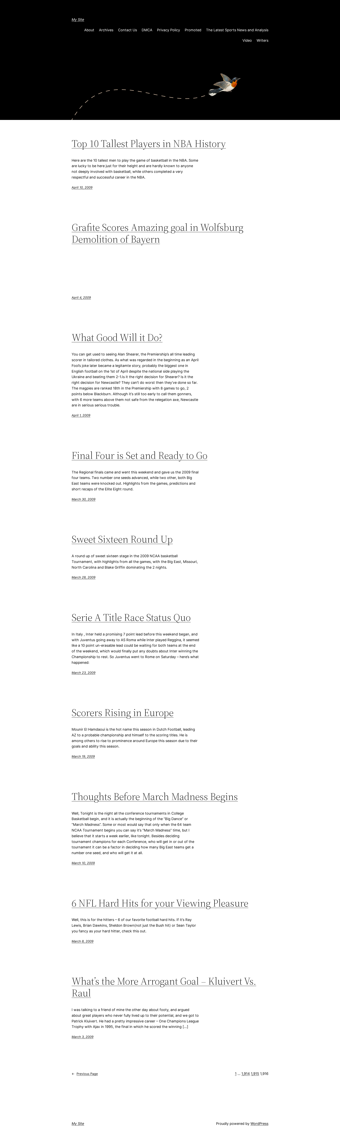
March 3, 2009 (82, 1037)
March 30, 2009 (83, 499)
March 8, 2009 (82, 941)
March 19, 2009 (83, 756)
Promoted (193, 30)
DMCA (147, 30)
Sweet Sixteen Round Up (122, 539)
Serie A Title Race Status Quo (131, 617)
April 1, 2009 (81, 415)
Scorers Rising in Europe (123, 712)
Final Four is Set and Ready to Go (139, 455)
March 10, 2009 (83, 863)
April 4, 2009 (81, 297)
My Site (78, 19)
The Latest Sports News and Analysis (237, 30)
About (89, 30)
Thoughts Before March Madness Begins (155, 796)
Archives (106, 30)
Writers (262, 40)
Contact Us (127, 30)
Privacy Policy (168, 30)
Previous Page (85, 1074)
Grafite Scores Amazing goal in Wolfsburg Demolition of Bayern (157, 233)
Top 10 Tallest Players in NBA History (149, 143)
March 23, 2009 (83, 673)
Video (247, 40)
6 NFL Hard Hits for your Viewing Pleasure (160, 903)
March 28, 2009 (83, 577)
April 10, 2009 (82, 187)
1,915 (255, 1074)
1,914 (245, 1074)
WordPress (259, 1124)
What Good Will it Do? (117, 337)
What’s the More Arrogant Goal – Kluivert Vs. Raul (164, 987)
